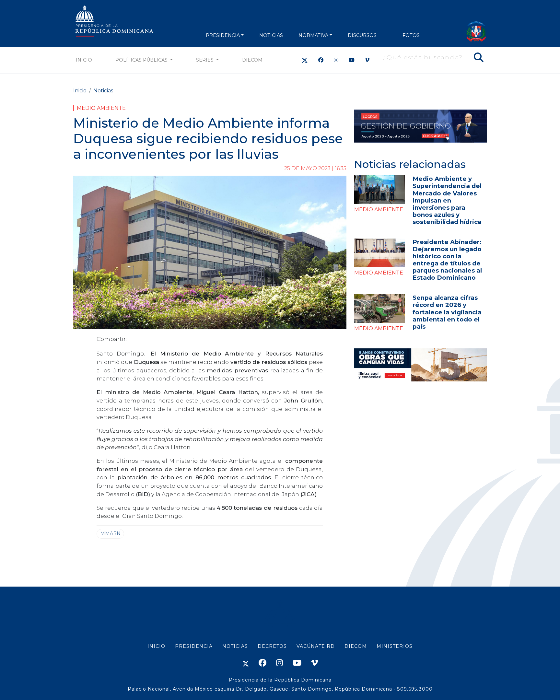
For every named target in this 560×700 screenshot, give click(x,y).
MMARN (110, 533)
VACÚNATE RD (316, 646)
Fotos (411, 35)
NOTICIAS (271, 35)
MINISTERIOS (395, 646)
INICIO (156, 646)
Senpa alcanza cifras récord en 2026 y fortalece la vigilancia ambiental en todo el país (447, 312)
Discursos (362, 35)
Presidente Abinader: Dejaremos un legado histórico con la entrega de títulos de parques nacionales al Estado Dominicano (447, 259)
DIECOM (252, 60)
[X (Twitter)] (304, 60)
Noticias (103, 91)
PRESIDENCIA (223, 35)
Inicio (84, 60)
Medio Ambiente (101, 108)
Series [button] (205, 60)
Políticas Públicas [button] (142, 60)
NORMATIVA (313, 35)
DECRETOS (272, 646)
